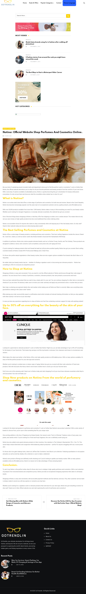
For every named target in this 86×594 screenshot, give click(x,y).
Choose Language (69, 3)
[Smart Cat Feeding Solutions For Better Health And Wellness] (5, 575)
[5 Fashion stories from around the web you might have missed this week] (19, 60)
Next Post (77, 499)
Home (25, 3)
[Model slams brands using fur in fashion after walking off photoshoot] (19, 44)
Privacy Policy (50, 543)
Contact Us (49, 539)
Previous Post (12, 498)
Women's (28, 39)
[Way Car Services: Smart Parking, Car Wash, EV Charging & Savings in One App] (5, 564)
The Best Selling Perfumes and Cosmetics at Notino (35, 230)
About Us (48, 536)
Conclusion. (10, 465)
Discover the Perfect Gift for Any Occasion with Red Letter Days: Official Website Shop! (66, 503)
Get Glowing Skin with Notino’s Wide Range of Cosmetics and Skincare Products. (19, 503)
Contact (58, 3)
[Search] (84, 3)
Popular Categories (47, 3)
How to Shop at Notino (17, 269)
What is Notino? (13, 198)
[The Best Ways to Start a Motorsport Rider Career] (19, 74)
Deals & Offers (33, 3)
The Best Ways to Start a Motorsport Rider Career (44, 72)
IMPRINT (48, 546)
